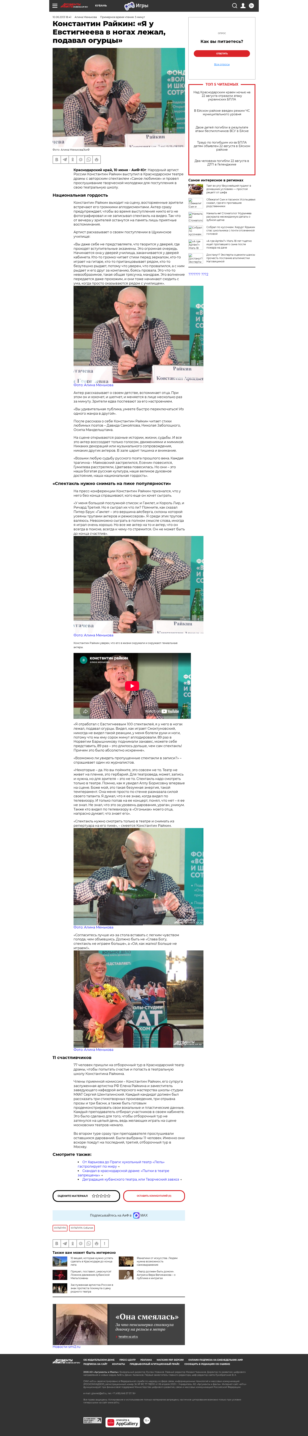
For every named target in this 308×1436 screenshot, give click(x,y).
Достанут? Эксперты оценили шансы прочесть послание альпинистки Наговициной (230, 258)
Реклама (146, 1360)
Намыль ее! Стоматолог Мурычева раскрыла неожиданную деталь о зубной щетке (228, 217)
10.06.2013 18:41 (62, 17)
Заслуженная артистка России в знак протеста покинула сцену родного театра (92, 1288)
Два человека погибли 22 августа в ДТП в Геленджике (222, 162)
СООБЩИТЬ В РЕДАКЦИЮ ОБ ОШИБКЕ (207, 1364)
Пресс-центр (127, 1360)
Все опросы (222, 64)
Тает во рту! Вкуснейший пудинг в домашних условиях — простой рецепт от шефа (228, 189)
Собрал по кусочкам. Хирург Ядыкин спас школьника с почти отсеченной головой (230, 230)
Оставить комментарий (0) (154, 1196)
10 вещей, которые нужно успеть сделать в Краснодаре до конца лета (92, 1261)
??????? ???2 (198, 274)
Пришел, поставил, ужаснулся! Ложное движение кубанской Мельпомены (91, 1275)
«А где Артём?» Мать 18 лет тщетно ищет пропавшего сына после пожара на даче (229, 244)
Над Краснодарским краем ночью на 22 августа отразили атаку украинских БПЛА (221, 96)
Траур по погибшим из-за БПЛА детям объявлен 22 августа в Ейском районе (222, 146)
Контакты (118, 1364)
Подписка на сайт (95, 1364)
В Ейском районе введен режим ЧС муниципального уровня (222, 112)
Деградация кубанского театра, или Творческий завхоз (130, 1179)
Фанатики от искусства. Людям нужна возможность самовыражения (157, 1261)
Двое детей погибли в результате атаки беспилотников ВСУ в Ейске (222, 129)
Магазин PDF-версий (170, 1360)
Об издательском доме (99, 1360)
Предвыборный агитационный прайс (155, 1364)
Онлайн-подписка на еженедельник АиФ (215, 1360)
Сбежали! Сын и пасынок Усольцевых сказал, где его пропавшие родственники (230, 203)
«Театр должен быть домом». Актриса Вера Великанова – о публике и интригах (156, 1275)
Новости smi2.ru (66, 1347)
